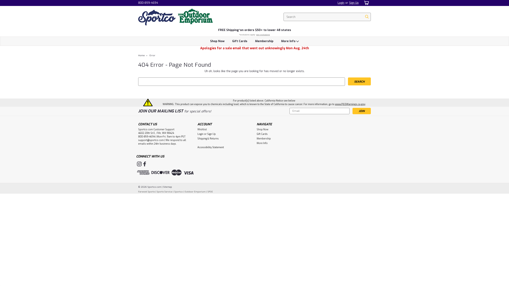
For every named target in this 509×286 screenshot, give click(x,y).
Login (341, 3)
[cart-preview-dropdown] (366, 3)
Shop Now (217, 41)
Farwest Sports (146, 191)
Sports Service (164, 191)
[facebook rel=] (144, 163)
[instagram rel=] (139, 163)
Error (152, 55)
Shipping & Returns (208, 138)
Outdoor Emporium (195, 191)
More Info (288, 41)
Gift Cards (239, 41)
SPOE (210, 191)
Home (141, 55)
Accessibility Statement (210, 147)
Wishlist (202, 129)
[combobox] (327, 17)
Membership (264, 41)
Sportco (178, 191)
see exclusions (263, 35)
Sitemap (167, 187)
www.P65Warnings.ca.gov (350, 104)
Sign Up (354, 3)
